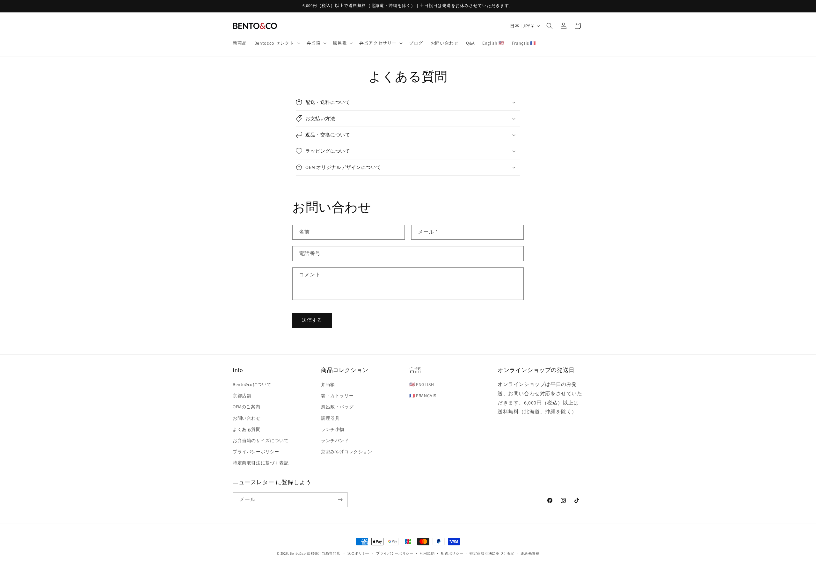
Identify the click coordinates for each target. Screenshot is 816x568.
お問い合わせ (247, 418)
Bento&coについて (252, 384)
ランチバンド (335, 440)
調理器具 (330, 418)
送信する (312, 320)
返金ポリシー (358, 553)
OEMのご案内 (246, 407)
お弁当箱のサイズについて (260, 440)
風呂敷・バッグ (337, 407)
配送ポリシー (452, 553)
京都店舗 (242, 395)
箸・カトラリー (337, 395)
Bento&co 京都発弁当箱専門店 (315, 553)
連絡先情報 (530, 553)
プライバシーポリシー (256, 452)
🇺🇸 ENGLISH (421, 384)
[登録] (340, 499)
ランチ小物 (332, 429)
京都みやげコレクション (346, 452)
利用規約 (427, 553)
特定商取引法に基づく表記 (260, 463)
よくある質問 (247, 429)
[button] (277, 43)
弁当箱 (328, 384)
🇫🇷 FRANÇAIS (422, 395)
